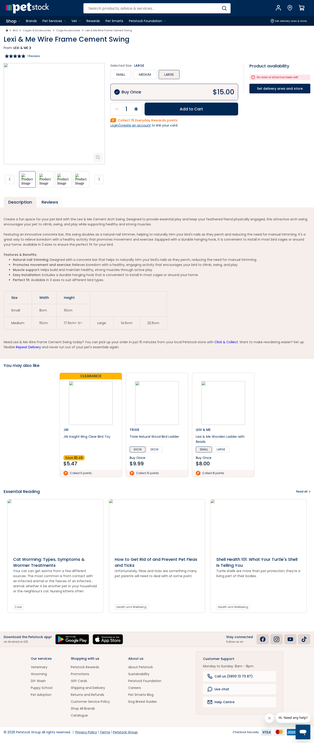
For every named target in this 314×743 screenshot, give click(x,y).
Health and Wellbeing (131, 607)
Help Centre (224, 702)
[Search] (224, 8)
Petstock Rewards (85, 667)
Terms (105, 732)
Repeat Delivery (28, 347)
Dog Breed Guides (142, 701)
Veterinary (39, 667)
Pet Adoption (41, 694)
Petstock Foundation (144, 681)
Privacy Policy (86, 732)
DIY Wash (38, 681)
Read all (301, 491)
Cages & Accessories (37, 30)
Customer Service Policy (90, 701)
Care (18, 607)
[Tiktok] (304, 639)
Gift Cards (79, 681)
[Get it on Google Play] (72, 639)
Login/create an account (130, 125)
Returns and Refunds (87, 694)
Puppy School (41, 687)
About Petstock (140, 667)
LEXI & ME (20, 48)
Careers (134, 687)
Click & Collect (226, 342)
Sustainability (138, 674)
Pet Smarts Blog (141, 694)
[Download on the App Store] (108, 639)
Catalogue (79, 715)
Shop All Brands (83, 708)
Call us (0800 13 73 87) (233, 676)
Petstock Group (125, 732)
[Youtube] (290, 639)
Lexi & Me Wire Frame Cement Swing (108, 30)
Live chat (221, 689)
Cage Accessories (68, 30)
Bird (15, 30)
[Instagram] (276, 639)
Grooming (39, 674)
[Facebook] (263, 639)
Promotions (80, 674)
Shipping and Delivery (88, 687)
